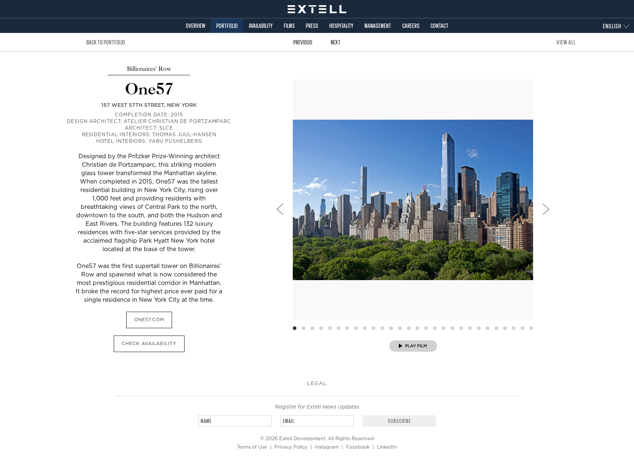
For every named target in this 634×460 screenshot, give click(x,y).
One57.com (149, 320)
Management (377, 25)
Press (312, 25)
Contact (439, 25)
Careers (410, 25)
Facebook (357, 447)
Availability (261, 25)
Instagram (327, 447)
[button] (399, 421)
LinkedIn (387, 447)
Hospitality (341, 25)
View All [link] (566, 42)
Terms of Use (252, 447)
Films (289, 25)
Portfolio (227, 25)
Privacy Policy (290, 447)
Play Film (415, 346)
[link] (279, 209)
